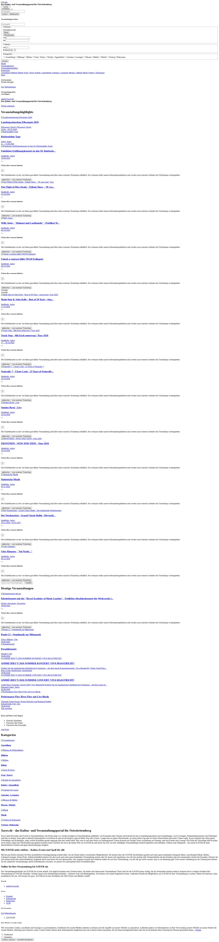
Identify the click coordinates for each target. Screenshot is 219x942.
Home (3, 64)
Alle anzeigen (6, 708)
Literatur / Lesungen (75, 57)
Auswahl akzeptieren (25, 940)
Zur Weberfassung (8, 87)
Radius (6, 50)
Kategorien (5, 70)
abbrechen (6, 180)
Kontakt (9, 896)
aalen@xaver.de (12, 886)
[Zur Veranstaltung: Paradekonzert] (7, 644)
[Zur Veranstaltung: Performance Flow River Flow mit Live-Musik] (20, 692)
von (4, 38)
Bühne (29, 57)
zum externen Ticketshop (21, 180)
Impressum (10, 901)
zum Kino (5, 729)
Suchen (5, 61)
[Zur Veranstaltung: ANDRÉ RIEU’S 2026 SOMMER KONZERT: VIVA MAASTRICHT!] (31, 658)
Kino (3, 75)
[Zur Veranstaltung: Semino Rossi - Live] (10, 403)
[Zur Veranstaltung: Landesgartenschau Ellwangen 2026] (16, 117)
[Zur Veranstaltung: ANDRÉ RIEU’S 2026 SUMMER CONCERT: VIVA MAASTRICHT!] (31, 675)
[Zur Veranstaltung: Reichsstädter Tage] (9, 132)
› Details (197, 930)
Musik (103, 57)
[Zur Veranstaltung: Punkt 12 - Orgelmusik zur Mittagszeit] (17, 630)
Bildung (21, 57)
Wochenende (9, 35)
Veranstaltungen (7, 66)
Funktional (8, 935)
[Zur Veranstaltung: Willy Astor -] (7, 218)
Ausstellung (10, 57)
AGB (8, 903)
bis (4, 40)
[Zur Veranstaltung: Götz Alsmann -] (8, 546)
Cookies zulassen (8, 940)
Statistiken (8, 937)
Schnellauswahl (9, 30)
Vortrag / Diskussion (117, 57)
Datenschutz (11, 898)
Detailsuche (14, 14)
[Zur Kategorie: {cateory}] (7, 740)
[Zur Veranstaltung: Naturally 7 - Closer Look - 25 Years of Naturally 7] (22, 366)
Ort (4, 47)
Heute (6, 32)
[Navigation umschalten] (12, 9)
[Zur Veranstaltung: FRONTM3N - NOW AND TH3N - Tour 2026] (21, 439)
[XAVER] (4, 2)
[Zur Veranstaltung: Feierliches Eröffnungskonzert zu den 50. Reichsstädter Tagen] (27, 146)
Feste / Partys (39, 57)
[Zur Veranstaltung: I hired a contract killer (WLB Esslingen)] (18, 254)
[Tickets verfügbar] (2, 161)
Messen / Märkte (92, 57)
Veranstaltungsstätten (9, 68)
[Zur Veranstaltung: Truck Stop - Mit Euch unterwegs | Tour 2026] (20, 330)
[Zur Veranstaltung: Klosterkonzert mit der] (11, 594)
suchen (4, 14)
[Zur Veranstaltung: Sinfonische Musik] (9, 475)
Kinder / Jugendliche (56, 57)
